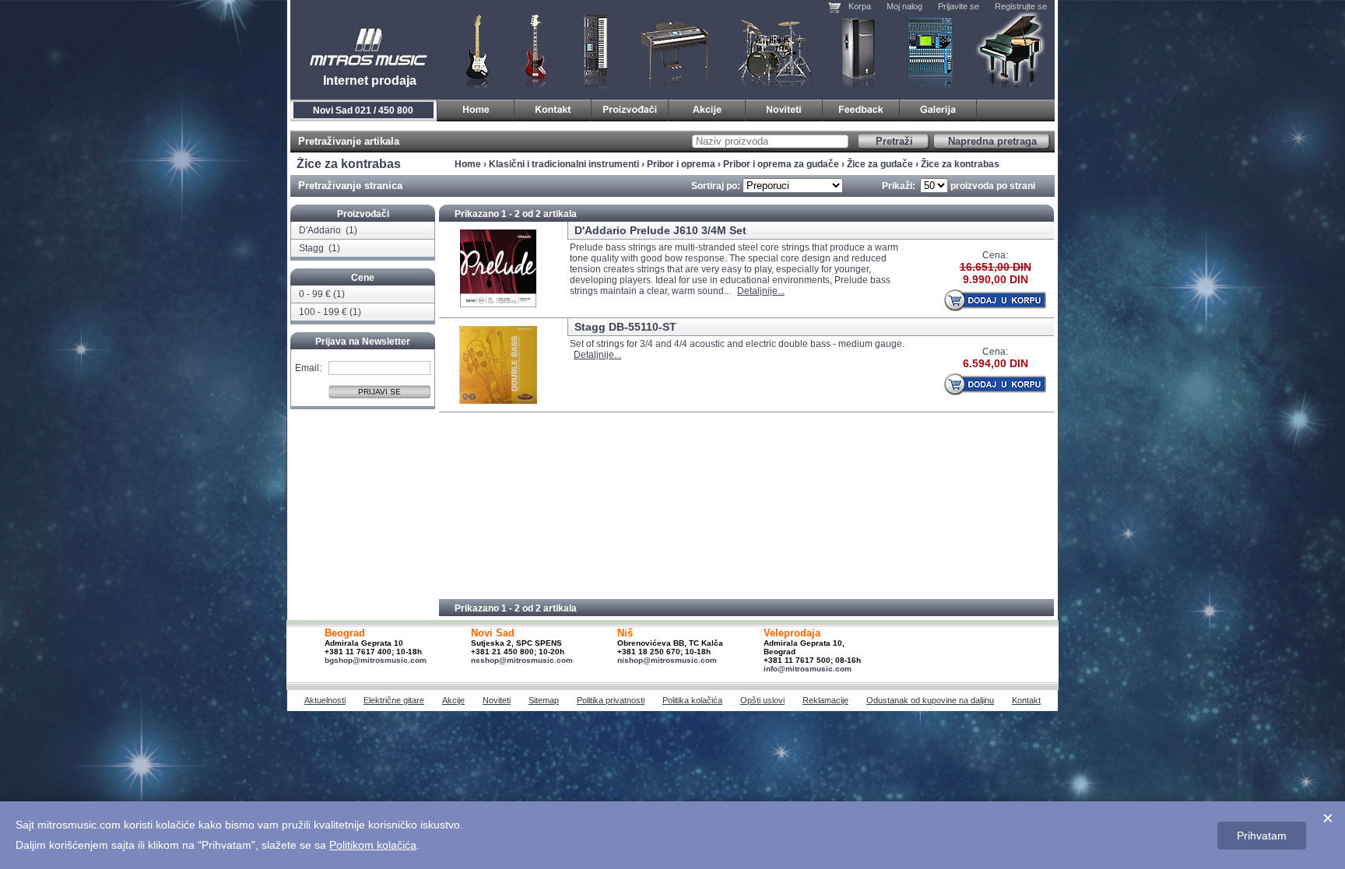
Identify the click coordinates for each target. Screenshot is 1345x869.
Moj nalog (904, 6)
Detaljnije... (761, 291)
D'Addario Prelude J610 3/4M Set (660, 230)
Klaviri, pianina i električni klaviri (675, 50)
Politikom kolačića (372, 845)
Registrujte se (1021, 6)
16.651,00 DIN (995, 267)
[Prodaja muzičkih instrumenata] (553, 107)
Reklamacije (825, 700)
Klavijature (595, 50)
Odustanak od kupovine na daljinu (930, 700)
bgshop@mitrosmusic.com (376, 660)
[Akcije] (707, 107)
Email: (308, 367)
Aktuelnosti (325, 700)
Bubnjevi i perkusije (775, 50)
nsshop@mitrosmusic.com (522, 660)
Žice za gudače (880, 164)
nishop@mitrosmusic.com (667, 660)
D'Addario (321, 230)
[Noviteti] (784, 107)
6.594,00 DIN (995, 363)
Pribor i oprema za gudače (781, 164)
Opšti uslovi (762, 700)
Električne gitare (393, 700)
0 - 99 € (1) (322, 294)
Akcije (453, 700)
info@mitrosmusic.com (808, 668)
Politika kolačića (692, 700)
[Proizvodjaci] (630, 107)
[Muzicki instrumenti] (475, 107)
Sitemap (544, 700)
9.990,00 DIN (995, 279)
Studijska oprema (930, 50)
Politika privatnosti (610, 700)
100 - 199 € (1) (330, 312)
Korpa (859, 6)
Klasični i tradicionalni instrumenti (1012, 50)
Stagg (312, 248)
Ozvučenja (858, 50)
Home (468, 164)
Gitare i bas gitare (472, 50)
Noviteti (497, 700)
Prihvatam (1262, 835)
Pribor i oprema (681, 164)
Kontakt (1026, 700)
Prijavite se (958, 6)
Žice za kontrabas (960, 164)
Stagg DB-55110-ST (625, 327)
